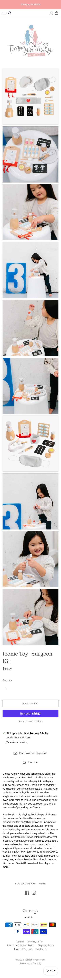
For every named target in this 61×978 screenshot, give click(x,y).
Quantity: (7, 680)
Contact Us (41, 949)
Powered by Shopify (30, 963)
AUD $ (28, 917)
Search (20, 941)
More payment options (30, 721)
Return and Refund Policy (20, 945)
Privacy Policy (35, 941)
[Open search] (9, 13)
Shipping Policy (46, 945)
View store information (16, 742)
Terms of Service (23, 949)
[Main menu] (4, 13)
